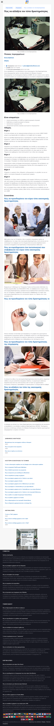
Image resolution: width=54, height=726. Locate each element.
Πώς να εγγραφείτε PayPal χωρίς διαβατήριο (15, 467)
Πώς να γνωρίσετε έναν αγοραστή (13, 446)
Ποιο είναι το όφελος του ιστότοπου (13, 451)
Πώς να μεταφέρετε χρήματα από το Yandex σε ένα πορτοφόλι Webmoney (23, 492)
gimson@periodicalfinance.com (31, 65)
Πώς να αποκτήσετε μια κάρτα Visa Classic (13, 664)
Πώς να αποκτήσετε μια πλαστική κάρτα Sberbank (15, 683)
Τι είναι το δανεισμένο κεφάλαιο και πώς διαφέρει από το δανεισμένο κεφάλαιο (24, 464)
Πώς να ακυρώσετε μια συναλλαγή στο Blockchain (17, 472)
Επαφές (43, 721)
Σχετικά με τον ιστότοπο (35, 721)
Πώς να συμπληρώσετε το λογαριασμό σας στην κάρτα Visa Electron (19, 673)
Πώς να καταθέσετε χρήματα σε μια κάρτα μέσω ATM (15, 703)
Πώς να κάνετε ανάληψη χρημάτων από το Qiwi (16, 518)
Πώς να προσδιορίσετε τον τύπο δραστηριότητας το (27, 299)
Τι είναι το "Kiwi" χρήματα (11, 514)
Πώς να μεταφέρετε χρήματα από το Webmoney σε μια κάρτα (19, 483)
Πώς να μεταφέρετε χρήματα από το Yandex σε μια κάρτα (19, 478)
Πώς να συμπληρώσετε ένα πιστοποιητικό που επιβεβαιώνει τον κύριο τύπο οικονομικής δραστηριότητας (24, 249)
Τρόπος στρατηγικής (8, 555)
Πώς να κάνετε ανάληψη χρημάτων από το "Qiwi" (17, 522)
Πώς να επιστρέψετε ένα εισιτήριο (11, 574)
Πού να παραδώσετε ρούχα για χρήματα (14, 475)
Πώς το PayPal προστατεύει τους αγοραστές (15, 470)
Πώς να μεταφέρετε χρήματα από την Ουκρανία (14, 565)
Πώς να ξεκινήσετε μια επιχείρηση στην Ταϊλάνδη (15, 592)
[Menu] (2, 2)
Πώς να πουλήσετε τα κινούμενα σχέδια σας (13, 627)
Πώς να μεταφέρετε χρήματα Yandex (13, 481)
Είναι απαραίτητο (9, 57)
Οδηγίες (6, 60)
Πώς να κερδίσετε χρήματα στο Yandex (14, 497)
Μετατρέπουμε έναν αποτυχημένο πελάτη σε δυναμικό (18, 442)
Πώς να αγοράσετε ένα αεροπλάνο (11, 583)
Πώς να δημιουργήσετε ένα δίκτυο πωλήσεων (14, 607)
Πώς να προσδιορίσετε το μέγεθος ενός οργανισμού (15, 618)
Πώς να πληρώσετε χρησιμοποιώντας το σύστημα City (18, 503)
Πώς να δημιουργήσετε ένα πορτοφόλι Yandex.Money (18, 500)
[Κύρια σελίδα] (27, 2)
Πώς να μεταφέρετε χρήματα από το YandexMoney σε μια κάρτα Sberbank (23, 489)
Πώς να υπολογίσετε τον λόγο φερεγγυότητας (14, 647)
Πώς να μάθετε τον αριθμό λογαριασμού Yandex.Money (18, 494)
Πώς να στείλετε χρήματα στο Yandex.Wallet (13, 694)
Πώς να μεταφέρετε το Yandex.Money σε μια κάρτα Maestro (19, 486)
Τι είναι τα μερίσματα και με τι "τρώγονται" (13, 636)
